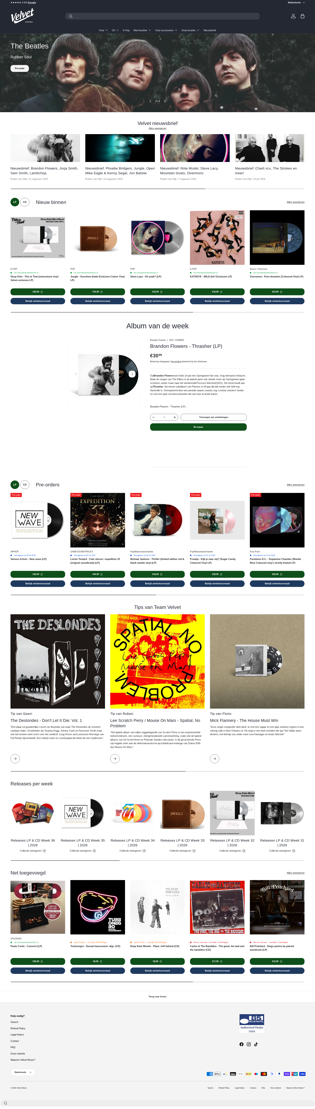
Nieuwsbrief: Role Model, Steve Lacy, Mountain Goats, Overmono (189, 170)
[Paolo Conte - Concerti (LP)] (37, 907)
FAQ (12, 1047)
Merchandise (140, 30)
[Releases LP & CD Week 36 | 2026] (32, 813)
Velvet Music (22, 1088)
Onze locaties (189, 30)
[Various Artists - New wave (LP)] (37, 520)
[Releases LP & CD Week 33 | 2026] (182, 813)
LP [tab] (14, 202)
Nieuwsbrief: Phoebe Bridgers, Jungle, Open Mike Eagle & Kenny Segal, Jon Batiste (120, 170)
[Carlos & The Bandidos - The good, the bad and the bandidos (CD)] (217, 907)
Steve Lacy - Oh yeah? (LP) (145, 276)
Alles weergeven (157, 128)
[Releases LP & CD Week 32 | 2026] (232, 813)
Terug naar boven (157, 996)
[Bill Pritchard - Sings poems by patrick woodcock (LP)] (277, 907)
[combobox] (162, 16)
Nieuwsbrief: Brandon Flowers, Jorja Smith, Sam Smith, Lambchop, (44, 170)
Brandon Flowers (158, 340)
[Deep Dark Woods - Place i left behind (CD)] (157, 907)
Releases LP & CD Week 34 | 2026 (133, 842)
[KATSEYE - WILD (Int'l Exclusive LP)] (217, 237)
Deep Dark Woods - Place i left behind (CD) (154, 946)
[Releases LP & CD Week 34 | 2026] (132, 813)
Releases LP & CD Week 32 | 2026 (232, 842)
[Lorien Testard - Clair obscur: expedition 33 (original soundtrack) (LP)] (97, 520)
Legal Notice (17, 1034)
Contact (14, 1041)
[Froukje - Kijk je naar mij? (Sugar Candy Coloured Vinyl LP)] (217, 520)
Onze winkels (17, 1053)
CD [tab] (25, 202)
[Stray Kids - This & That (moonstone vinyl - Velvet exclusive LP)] (37, 237)
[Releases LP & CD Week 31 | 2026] (282, 813)
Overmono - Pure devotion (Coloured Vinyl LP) (276, 276)
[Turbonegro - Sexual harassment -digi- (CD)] (97, 907)
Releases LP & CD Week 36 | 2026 (33, 842)
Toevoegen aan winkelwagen (213, 417)
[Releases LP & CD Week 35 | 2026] (82, 813)
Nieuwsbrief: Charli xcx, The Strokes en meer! (266, 170)
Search (14, 1022)
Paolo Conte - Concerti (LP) (26, 946)
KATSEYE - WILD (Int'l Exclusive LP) (211, 276)
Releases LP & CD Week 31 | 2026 (282, 842)
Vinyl (101, 30)
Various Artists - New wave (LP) (28, 559)
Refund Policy (17, 1028)
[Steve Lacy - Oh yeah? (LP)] (157, 237)
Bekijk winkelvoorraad (37, 301)
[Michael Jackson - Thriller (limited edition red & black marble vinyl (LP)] (157, 520)
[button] (302, 16)
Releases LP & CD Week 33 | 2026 (182, 842)
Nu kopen (198, 427)
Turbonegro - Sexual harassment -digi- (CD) (95, 946)
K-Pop (126, 30)
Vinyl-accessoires (164, 30)
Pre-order (19, 68)
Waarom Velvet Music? (22, 1059)
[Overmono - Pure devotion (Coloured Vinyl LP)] (277, 237)
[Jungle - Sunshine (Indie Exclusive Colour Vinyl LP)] (97, 237)
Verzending (176, 361)
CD (113, 30)
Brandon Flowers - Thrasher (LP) (186, 346)
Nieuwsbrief (210, 30)
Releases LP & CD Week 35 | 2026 (83, 842)
